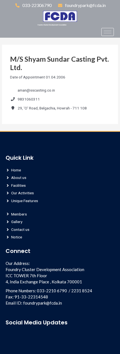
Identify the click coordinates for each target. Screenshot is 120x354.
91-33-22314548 (31, 296)
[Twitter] (33, 33)
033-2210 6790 (52, 290)
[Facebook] (5, 33)
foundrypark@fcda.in (42, 302)
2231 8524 (81, 290)
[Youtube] (28, 336)
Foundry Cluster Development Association (52, 25)
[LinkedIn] (15, 33)
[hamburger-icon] (107, 32)
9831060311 (29, 99)
